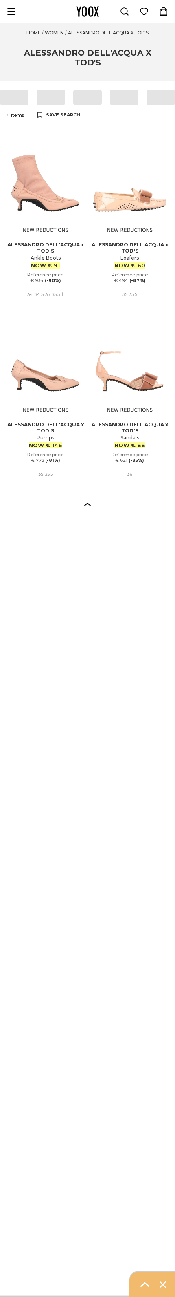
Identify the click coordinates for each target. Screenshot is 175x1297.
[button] (87, 504)
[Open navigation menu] (11, 11)
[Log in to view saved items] (144, 11)
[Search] (124, 11)
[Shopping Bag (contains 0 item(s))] (163, 11)
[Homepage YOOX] (87, 11)
